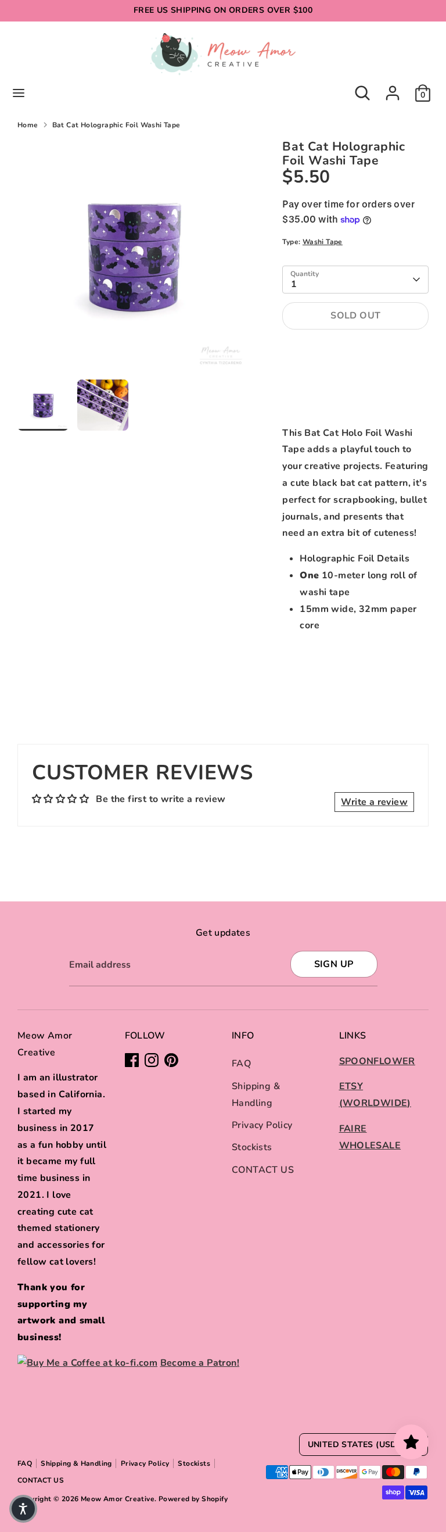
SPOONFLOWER (377, 1061)
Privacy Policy (262, 1125)
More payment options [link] (355, 380)
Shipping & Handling (76, 1463)
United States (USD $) (358, 1444)
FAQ (241, 1063)
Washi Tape (323, 241)
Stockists (252, 1147)
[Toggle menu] (18, 93)
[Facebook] (132, 1060)
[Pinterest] (171, 1060)
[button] (23, 1509)
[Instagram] (152, 1060)
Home (27, 125)
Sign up (334, 964)
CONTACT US (263, 1170)
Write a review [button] (374, 802)
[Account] (392, 89)
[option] (132, 260)
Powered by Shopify (193, 1499)
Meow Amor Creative (117, 1499)
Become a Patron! (199, 1362)
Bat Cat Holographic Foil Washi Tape (116, 125)
